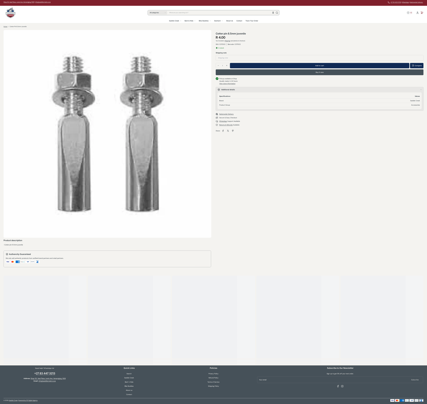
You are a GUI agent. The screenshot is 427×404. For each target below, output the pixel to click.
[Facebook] (338, 386)
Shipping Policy (213, 386)
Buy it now (320, 72)
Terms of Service (213, 382)
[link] (223, 131)
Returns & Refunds (226, 125)
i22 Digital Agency (32, 400)
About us (129, 390)
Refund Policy (213, 378)
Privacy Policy (213, 374)
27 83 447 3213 (45, 373)
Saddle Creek (129, 378)
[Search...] (277, 12)
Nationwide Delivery (416, 2)
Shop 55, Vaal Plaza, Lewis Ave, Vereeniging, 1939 (19, 2)
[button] (157, 12)
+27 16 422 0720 (395, 2)
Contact (129, 394)
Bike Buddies (129, 386)
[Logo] (10, 12)
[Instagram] (342, 386)
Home (5, 26)
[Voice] (273, 12)
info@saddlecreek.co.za (43, 2)
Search (129, 374)
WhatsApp (405, 2)
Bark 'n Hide (129, 382)
